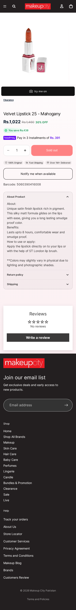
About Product (16, 196)
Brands (8, 570)
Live (6, 500)
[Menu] (5, 6)
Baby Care (10, 460)
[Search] (14, 6)
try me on (40, 91)
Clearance (8, 100)
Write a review (38, 337)
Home (7, 431)
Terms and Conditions (18, 556)
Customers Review (16, 577)
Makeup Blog (12, 563)
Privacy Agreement (16, 548)
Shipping (12, 284)
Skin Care (10, 448)
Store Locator (12, 534)
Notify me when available (38, 174)
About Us (9, 526)
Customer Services (16, 541)
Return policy (15, 274)
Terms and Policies (38, 599)
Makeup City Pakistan (43, 590)
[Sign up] (66, 405)
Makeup (9, 442)
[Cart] (71, 6)
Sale (6, 494)
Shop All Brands (14, 436)
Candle (8, 477)
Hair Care (9, 454)
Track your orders (15, 519)
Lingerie (8, 471)
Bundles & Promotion (17, 483)
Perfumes (9, 465)
